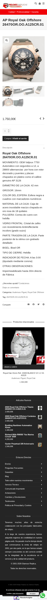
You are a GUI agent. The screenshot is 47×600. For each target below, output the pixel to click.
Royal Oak (31, 378)
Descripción (7, 148)
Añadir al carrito (20, 138)
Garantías (9, 472)
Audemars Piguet (19, 292)
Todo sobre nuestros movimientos (19, 480)
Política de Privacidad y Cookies (18, 505)
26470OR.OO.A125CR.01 (17, 297)
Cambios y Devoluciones (15, 497)
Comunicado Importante (15, 489)
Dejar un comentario (11, 287)
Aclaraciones (10, 493)
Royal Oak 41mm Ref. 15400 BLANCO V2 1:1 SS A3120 (23, 374)
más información (18, 593)
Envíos (8, 464)
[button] (6, 40)
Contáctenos (24, 283)
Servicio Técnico (12, 485)
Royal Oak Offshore (36, 292)
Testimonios (10, 501)
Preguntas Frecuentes (14, 468)
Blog (7, 476)
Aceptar (33, 593)
